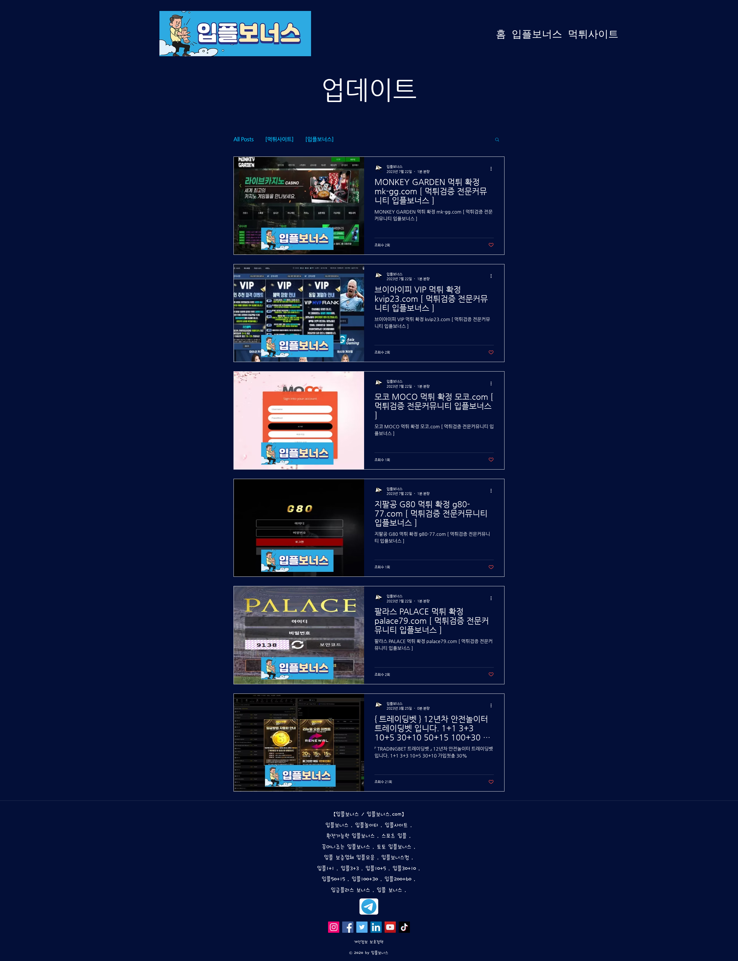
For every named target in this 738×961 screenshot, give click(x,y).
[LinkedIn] (376, 927)
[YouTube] (390, 927)
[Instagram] (333, 927)
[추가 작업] (493, 168)
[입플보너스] (319, 139)
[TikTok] (404, 927)
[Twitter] (362, 927)
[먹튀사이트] (279, 139)
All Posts (244, 139)
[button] (497, 140)
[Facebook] (347, 927)
